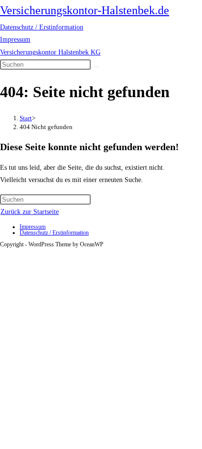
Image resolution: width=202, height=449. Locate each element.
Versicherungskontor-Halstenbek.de (84, 10)
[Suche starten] (96, 67)
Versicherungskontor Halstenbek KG (50, 52)
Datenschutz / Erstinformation (41, 27)
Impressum (15, 39)
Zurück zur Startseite (29, 211)
